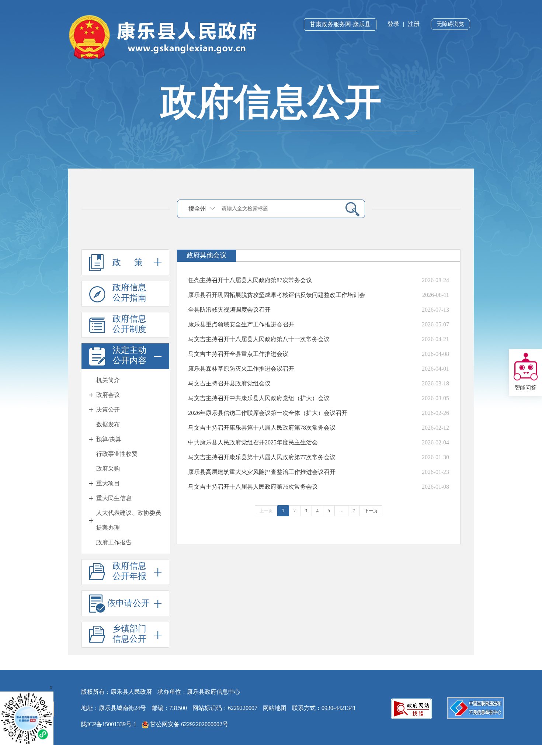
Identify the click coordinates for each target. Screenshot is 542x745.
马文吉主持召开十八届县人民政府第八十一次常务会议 (259, 339)
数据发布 (108, 424)
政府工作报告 (114, 542)
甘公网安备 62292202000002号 (188, 724)
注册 (414, 24)
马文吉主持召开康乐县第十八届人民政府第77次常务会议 (262, 457)
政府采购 (108, 468)
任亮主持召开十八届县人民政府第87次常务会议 (250, 280)
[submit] (350, 209)
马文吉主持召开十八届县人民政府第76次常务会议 (253, 487)
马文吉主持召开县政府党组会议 (229, 383)
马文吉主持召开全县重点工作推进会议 (238, 354)
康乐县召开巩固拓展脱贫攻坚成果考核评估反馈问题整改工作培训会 (276, 295)
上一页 (266, 510)
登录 (393, 24)
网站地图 (274, 708)
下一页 (371, 510)
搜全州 (197, 208)
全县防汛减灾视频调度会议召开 (229, 309)
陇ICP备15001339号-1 (108, 724)
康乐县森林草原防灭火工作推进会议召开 (241, 368)
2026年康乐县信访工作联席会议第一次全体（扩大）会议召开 (267, 413)
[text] (279, 208)
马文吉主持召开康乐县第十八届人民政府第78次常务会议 (262, 428)
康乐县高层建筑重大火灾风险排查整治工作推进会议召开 (262, 472)
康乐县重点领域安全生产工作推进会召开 (241, 324)
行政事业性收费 (117, 454)
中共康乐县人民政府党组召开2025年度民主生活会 (253, 442)
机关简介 (108, 380)
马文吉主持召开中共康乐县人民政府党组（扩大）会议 (259, 398)
